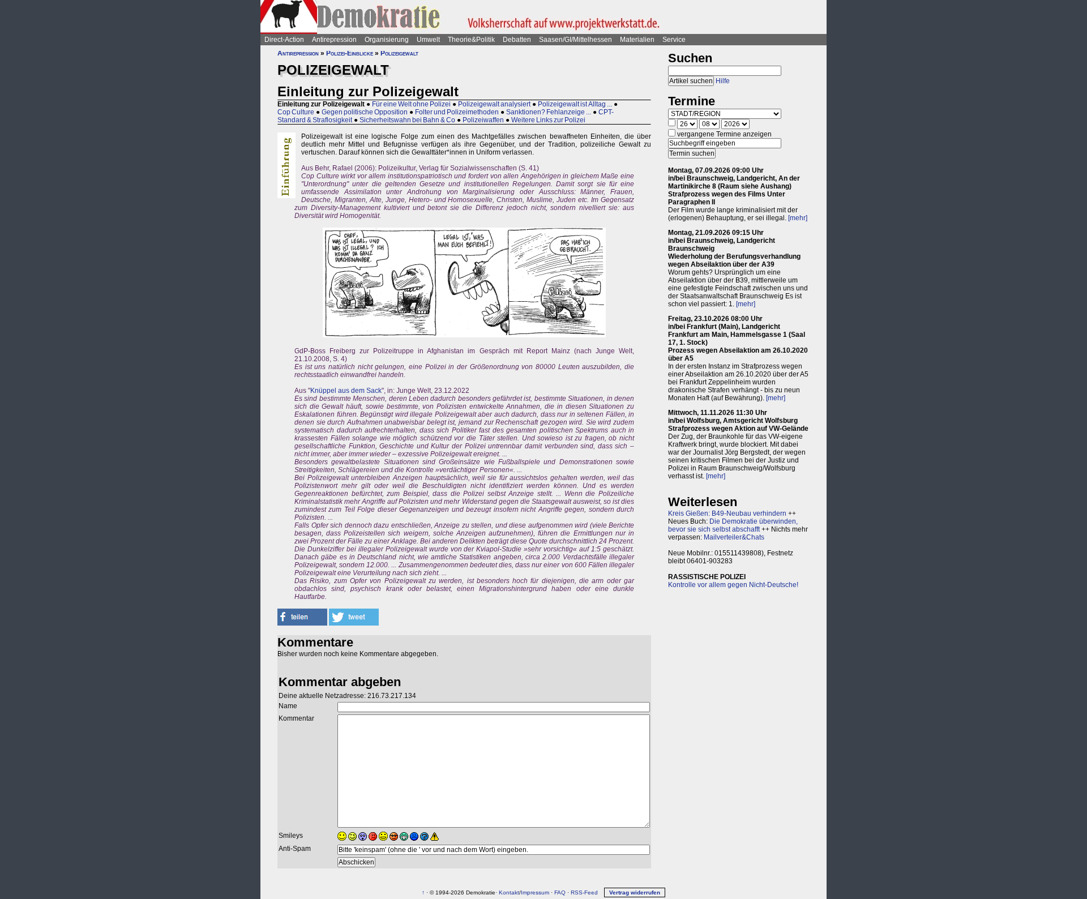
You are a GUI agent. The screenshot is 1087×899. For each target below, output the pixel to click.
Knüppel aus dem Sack (346, 391)
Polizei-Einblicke (349, 53)
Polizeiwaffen (483, 120)
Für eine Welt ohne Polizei (411, 104)
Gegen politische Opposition (365, 112)
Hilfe (723, 81)
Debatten (517, 40)
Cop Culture (295, 112)
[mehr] (797, 218)
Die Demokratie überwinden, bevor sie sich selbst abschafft (733, 525)
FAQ (560, 892)
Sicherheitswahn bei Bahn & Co (407, 120)
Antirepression (334, 40)
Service (674, 40)
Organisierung (387, 40)
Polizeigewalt (399, 53)
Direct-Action (284, 40)
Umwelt (428, 40)
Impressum (535, 892)
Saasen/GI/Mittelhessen (575, 40)
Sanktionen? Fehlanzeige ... (548, 112)
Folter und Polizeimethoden (457, 112)
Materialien (637, 40)
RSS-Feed (584, 892)
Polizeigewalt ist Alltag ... (575, 104)
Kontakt (509, 892)
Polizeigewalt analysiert (494, 104)
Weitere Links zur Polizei (548, 120)
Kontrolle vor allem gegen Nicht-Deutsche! (733, 585)
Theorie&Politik (471, 40)
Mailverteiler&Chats (734, 537)
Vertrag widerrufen (634, 892)
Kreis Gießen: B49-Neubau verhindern (727, 513)
